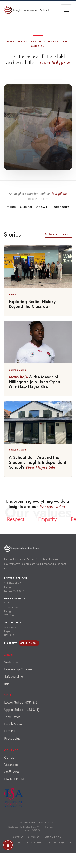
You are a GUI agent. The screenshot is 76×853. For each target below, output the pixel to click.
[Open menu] (66, 9)
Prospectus (12, 738)
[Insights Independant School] (26, 10)
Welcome (11, 662)
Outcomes (62, 207)
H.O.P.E (10, 731)
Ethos (11, 207)
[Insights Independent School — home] (21, 548)
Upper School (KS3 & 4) (21, 709)
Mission (26, 207)
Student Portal (14, 779)
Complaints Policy (26, 836)
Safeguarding (13, 676)
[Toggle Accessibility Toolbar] (8, 845)
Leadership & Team (18, 669)
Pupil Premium (35, 842)
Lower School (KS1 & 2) (21, 702)
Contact (9, 757)
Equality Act (54, 836)
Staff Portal (11, 771)
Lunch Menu (13, 724)
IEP (6, 683)
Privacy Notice (60, 842)
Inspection (13, 842)
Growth (42, 207)
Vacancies (11, 764)
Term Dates (12, 716)
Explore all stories (58, 234)
